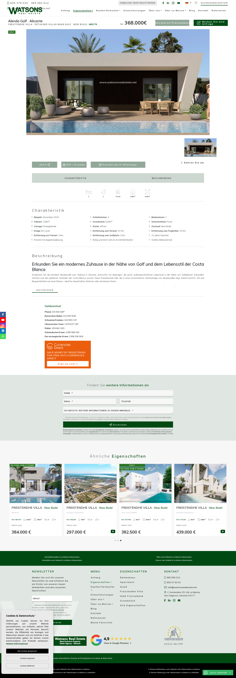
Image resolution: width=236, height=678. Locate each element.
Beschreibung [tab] (161, 178)
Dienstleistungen (102, 594)
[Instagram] (173, 3)
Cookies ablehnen (27, 665)
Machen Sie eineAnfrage (213, 22)
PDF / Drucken (75, 164)
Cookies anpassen (27, 658)
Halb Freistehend (131, 596)
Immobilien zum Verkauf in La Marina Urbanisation (62, 560)
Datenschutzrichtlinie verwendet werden (158, 417)
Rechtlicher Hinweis (68, 658)
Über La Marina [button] (101, 604)
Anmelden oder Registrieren (137, 3)
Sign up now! (67, 363)
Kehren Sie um (193, 162)
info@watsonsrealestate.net (30, 8)
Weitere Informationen (17, 643)
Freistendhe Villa (131, 591)
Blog (94, 608)
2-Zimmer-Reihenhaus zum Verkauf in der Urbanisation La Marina (174, 669)
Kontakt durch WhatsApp (119, 164)
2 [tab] (118, 540)
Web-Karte (107, 658)
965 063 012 (40, 3)
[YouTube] (178, 3)
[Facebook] (163, 3)
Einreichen (119, 424)
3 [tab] (120, 540)
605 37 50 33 (173, 582)
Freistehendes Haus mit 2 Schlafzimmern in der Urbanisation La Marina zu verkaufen (62, 672)
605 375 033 (18, 3)
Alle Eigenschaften (132, 605)
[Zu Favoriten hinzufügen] (221, 33)
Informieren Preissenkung (172, 22)
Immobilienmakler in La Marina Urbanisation (62, 557)
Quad (123, 586)
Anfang (95, 577)
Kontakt (96, 613)
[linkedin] (168, 3)
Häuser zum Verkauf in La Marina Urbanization (174, 560)
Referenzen (98, 617)
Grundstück (127, 600)
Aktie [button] (43, 164)
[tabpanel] (200, 500)
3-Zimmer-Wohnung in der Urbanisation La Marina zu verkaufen (174, 672)
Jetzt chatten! (218, 672)
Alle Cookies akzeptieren (27, 651)
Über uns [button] (96, 599)
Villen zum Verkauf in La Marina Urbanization (174, 557)
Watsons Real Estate (25, 11)
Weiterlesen (45, 290)
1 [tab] (115, 540)
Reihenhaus (127, 577)
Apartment (127, 582)
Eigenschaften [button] (82, 11)
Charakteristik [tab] (76, 178)
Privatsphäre (85, 658)
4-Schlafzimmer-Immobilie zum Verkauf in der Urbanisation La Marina (62, 669)
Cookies (96, 658)
